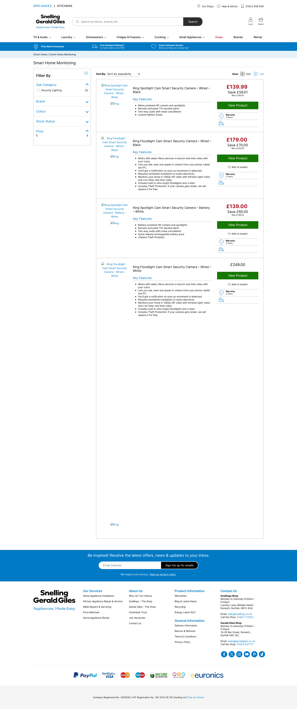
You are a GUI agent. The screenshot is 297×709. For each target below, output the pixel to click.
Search (192, 21)
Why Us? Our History (140, 595)
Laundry (66, 37)
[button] (60, 46)
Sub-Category (46, 85)
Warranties (180, 595)
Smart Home (40, 54)
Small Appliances (190, 37)
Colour (41, 111)
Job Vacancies (137, 617)
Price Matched (91, 612)
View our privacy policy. (163, 574)
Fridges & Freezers (129, 37)
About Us (136, 591)
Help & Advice (229, 6)
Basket (261, 24)
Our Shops (207, 6)
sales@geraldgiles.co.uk (241, 641)
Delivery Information (186, 625)
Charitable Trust (138, 612)
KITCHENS (64, 6)
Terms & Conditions (185, 636)
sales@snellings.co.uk (240, 613)
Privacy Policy (182, 641)
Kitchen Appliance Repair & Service (103, 601)
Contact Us (229, 591)
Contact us (135, 623)
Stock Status (45, 121)
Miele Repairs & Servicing (97, 606)
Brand (40, 101)
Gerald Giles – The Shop (142, 606)
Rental (258, 37)
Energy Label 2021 (185, 612)
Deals (219, 37)
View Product (238, 105)
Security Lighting (51, 90)
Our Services (92, 591)
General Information (190, 620)
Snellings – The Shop (140, 601)
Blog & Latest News (186, 601)
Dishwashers (94, 37)
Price (39, 131)
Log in (250, 24)
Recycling (180, 606)
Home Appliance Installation (98, 595)
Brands (238, 37)
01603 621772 (245, 644)
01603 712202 (245, 617)
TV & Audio (40, 37)
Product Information (190, 591)
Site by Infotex (196, 697)
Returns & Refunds (185, 630)
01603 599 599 (254, 6)
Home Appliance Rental (96, 617)
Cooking (160, 37)
